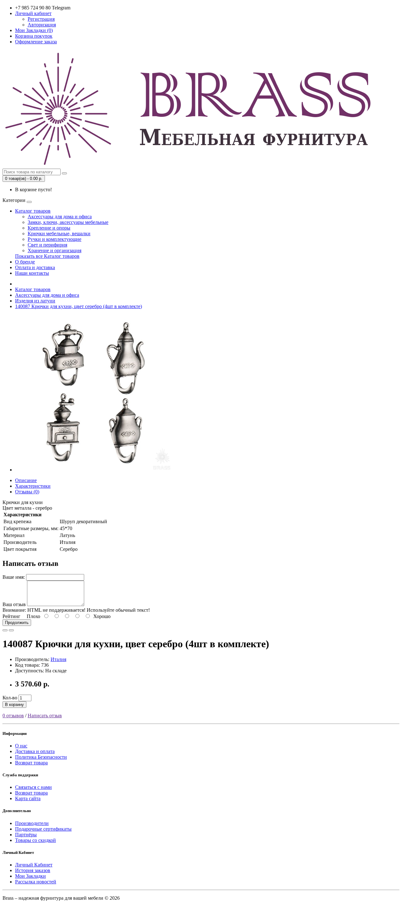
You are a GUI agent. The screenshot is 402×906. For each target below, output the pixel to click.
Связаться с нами (33, 787)
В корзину (14, 704)
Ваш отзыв (14, 604)
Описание (26, 480)
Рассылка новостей (35, 881)
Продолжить (17, 622)
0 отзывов (13, 715)
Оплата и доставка (35, 267)
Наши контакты (32, 273)
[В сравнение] (11, 630)
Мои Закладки (30, 876)
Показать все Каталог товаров (47, 256)
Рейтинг (11, 616)
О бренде (25, 261)
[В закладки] (5, 630)
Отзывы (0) (27, 491)
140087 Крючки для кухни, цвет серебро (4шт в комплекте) (78, 306)
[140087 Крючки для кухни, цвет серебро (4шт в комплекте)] (93, 469)
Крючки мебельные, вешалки (59, 233)
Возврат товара (31, 762)
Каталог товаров (33, 211)
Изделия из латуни (35, 300)
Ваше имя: (14, 577)
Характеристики (33, 486)
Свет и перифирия (47, 244)
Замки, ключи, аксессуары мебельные (68, 222)
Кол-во (10, 697)
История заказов (32, 870)
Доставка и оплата (35, 751)
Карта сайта (28, 798)
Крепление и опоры (49, 228)
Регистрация (41, 19)
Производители (32, 823)
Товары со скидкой (35, 840)
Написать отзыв (45, 715)
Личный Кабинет (33, 864)
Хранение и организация (54, 250)
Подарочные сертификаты (43, 829)
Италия (58, 659)
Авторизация (42, 24)
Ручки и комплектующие (54, 239)
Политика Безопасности (41, 757)
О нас (21, 745)
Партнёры (26, 834)
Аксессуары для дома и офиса (60, 216)
